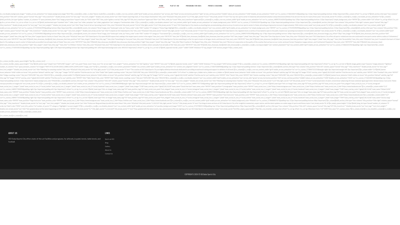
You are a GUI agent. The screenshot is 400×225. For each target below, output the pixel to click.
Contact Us (109, 154)
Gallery (107, 146)
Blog (106, 143)
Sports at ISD (109, 139)
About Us (108, 150)
